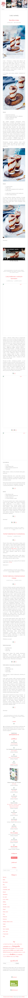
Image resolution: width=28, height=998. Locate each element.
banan (15, 271)
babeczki (5, 944)
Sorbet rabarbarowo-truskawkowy (14, 534)
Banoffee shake (14, 20)
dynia (9, 946)
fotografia (19, 271)
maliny (16, 716)
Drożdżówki (5, 894)
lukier (9, 950)
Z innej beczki (5, 934)
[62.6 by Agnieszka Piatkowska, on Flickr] (15, 430)
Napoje (4, 271)
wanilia (16, 272)
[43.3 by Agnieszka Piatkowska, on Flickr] (15, 661)
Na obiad (4, 904)
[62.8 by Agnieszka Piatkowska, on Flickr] (15, 522)
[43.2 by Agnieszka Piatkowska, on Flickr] (12, 661)
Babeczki (4, 877)
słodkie (13, 272)
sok (6, 954)
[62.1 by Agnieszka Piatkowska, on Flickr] (14, 516)
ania (3, 944)
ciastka (15, 944)
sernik (24, 952)
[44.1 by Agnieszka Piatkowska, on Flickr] (14, 540)
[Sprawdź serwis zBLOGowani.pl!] (14, 990)
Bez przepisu (5, 882)
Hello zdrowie (14, 548)
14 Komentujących (17, 536)
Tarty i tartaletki (6, 929)
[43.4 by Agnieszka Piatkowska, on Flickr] (14, 584)
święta (17, 956)
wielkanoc (8, 956)
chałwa (12, 528)
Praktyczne (5, 916)
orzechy (21, 950)
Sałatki (4, 924)
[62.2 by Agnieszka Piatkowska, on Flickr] (12, 430)
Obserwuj (14, 857)
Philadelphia (9, 952)
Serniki (4, 926)
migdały (17, 950)
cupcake (18, 944)
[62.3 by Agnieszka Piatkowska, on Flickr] (12, 522)
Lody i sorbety (21, 270)
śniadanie (14, 956)
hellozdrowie (18, 570)
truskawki (20, 954)
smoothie (4, 954)
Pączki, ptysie (5, 911)
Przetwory (5, 919)
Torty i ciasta (5, 931)
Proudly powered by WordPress (8, 996)
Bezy (4, 884)
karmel (23, 271)
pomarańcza (16, 952)
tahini (14, 529)
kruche (22, 948)
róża (22, 952)
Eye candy (16, 270)
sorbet (14, 717)
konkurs (19, 948)
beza (10, 944)
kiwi (17, 948)
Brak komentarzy (17, 22)
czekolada (5, 946)
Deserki (4, 892)
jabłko (10, 948)
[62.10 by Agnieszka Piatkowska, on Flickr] (14, 488)
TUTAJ (10, 562)
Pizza (4, 914)
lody (10, 272)
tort (17, 954)
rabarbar (23, 570)
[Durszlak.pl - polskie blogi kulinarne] (14, 977)
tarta (15, 954)
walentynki (4, 956)
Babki (4, 879)
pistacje (12, 952)
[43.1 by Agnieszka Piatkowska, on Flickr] (14, 707)
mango (19, 716)
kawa (15, 948)
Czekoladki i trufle (6, 889)
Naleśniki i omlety (6, 906)
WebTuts (23, 996)
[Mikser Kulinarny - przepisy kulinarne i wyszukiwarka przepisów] (14, 986)
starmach (8, 954)
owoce (4, 952)
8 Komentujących (17, 580)
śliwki (12, 956)
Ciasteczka (5, 887)
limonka (6, 950)
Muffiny (4, 901)
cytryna (20, 944)
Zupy (4, 936)
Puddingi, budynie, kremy (8, 921)
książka (4, 950)
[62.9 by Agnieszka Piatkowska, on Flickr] (14, 373)
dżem (11, 946)
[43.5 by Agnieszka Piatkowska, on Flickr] (14, 642)
